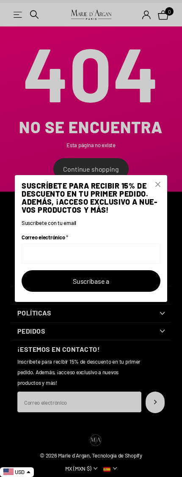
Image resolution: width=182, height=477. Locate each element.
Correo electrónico (45, 237)
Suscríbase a (91, 281)
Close (158, 184)
